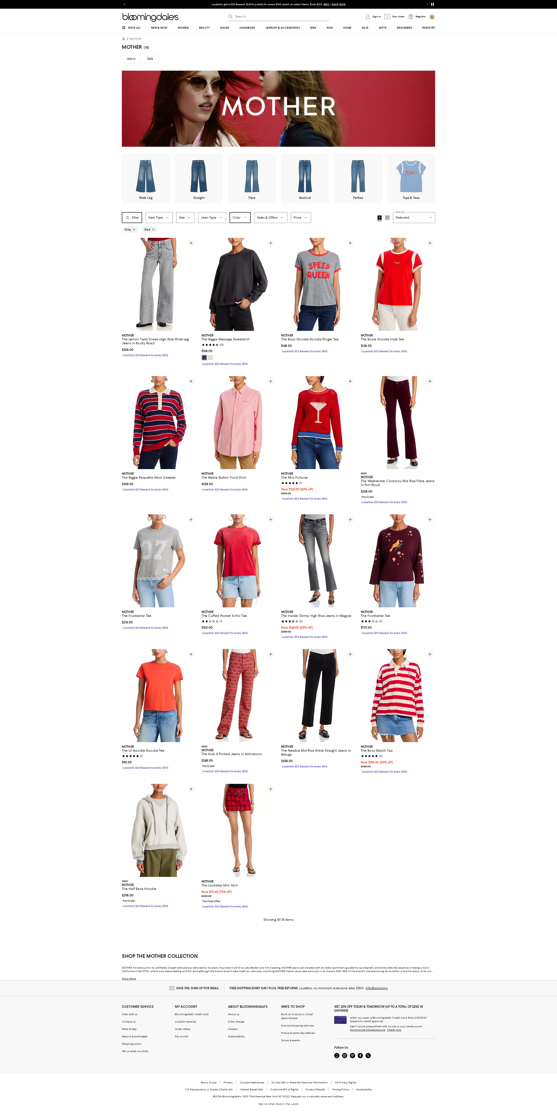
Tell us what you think (135, 1051)
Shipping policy (131, 1043)
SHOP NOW (329, 4)
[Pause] (432, 4)
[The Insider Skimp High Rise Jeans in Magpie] (318, 560)
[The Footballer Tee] (159, 560)
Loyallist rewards (185, 1021)
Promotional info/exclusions (367, 1029)
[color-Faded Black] (204, 357)
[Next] (191, 284)
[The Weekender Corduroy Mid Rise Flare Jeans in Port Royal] (398, 422)
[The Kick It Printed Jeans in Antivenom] (238, 695)
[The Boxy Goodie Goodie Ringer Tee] (318, 284)
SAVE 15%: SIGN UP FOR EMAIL (197, 988)
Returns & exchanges (135, 1036)
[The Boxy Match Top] (398, 695)
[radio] (204, 357)
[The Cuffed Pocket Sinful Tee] (238, 560)
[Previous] (127, 284)
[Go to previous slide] (124, 4)
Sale (150, 58)
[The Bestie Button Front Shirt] (238, 422)
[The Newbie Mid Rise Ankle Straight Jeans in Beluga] (318, 695)
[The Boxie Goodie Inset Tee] (398, 284)
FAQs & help (129, 1029)
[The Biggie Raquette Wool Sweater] (159, 422)
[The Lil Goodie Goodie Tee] (159, 695)
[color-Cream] (210, 357)
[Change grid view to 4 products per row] (379, 218)
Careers (233, 1029)
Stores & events (290, 1040)
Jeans (131, 58)
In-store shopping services (297, 1025)
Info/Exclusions (377, 988)
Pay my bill (181, 1036)
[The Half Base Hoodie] (159, 830)
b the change (236, 1021)
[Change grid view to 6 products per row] (387, 217)
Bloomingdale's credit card (191, 1014)
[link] (159, 345)
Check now (394, 1029)
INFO (317, 4)
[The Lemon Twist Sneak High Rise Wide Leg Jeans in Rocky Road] (159, 284)
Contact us (129, 1021)
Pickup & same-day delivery (298, 1032)
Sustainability (236, 1036)
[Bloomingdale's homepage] (124, 39)
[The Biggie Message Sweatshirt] (238, 284)
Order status (182, 1029)
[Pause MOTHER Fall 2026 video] (429, 141)
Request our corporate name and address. (317, 1096)
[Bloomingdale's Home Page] (150, 17)
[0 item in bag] (432, 16)
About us (233, 1014)
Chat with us (129, 1014)
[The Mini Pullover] (318, 422)
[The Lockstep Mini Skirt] (238, 830)
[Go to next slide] (427, 4)
